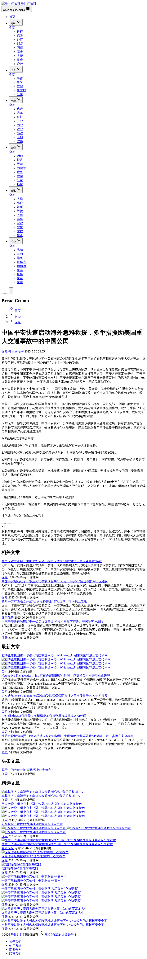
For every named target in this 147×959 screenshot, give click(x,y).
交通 (20, 137)
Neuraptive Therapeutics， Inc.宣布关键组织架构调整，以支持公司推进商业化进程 (56, 675)
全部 (12, 27)
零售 (20, 258)
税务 (20, 172)
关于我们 (15, 941)
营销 (20, 176)
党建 (20, 231)
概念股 (21, 90)
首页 (12, 16)
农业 (20, 129)
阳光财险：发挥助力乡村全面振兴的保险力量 (32, 824)
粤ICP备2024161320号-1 (60, 934)
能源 (20, 133)
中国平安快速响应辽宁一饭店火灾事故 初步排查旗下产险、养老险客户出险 (52, 621)
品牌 (20, 250)
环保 (20, 184)
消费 (13, 241)
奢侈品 (21, 262)
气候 (20, 215)
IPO (19, 82)
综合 (20, 203)
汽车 (20, 113)
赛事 (20, 219)
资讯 (13, 190)
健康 (20, 141)
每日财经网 (16, 351)
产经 (13, 100)
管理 (13, 147)
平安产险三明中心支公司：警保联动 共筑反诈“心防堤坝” (40, 888)
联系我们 (15, 953)
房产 (20, 109)
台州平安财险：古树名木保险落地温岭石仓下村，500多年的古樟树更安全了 (53, 924)
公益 (20, 180)
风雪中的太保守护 (14, 770)
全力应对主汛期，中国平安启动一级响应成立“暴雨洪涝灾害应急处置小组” (52, 561)
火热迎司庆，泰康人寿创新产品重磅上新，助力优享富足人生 (43, 912)
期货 (20, 43)
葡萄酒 (21, 266)
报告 (20, 160)
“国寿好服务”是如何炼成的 (20, 868)
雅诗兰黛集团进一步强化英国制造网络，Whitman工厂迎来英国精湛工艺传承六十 (56, 655)
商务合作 (15, 949)
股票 (20, 86)
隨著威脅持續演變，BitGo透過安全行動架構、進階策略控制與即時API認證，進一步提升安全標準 (67, 736)
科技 (20, 117)
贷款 (20, 63)
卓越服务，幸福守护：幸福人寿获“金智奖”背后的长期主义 (41, 795)
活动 (20, 156)
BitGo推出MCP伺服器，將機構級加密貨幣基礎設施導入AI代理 (44, 715)
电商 (20, 254)
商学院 (21, 168)
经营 (20, 164)
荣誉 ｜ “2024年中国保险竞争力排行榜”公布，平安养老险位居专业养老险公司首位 (57, 844)
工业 (20, 121)
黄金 (20, 59)
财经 (13, 23)
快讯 (20, 235)
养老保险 (8, 617)
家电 (20, 278)
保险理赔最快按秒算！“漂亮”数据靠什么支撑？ (33, 856)
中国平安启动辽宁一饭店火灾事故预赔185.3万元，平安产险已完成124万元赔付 (55, 581)
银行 (20, 31)
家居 (20, 282)
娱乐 (20, 207)
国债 (20, 47)
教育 (20, 227)
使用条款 (15, 945)
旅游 (20, 270)
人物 (20, 199)
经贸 (20, 211)
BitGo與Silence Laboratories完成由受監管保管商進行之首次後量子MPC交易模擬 (55, 695)
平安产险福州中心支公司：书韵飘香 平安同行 (33, 880)
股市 (20, 78)
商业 (20, 125)
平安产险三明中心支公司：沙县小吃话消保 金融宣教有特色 (42, 803)
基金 (20, 51)
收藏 (20, 55)
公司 (20, 94)
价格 (20, 274)
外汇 (20, 39)
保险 (20, 35)
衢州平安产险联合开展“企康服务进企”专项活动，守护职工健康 (44, 601)
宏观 (20, 223)
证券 (13, 70)
